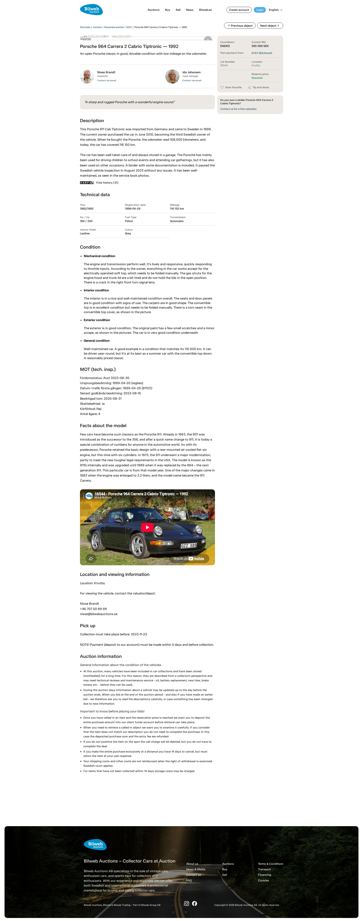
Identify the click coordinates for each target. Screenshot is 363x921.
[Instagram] (186, 903)
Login (260, 10)
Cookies (263, 880)
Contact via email (106, 80)
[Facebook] (194, 903)
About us (192, 864)
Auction (97, 27)
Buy (167, 10)
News (190, 10)
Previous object (240, 25)
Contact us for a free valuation (238, 109)
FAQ (189, 880)
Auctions (154, 10)
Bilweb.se (205, 10)
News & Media (195, 869)
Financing (264, 875)
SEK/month (262, 53)
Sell (178, 10)
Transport (264, 869)
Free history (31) (107, 182)
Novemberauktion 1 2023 (118, 27)
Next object (270, 25)
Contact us (193, 875)
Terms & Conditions (271, 864)
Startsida (85, 27)
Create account (239, 10)
